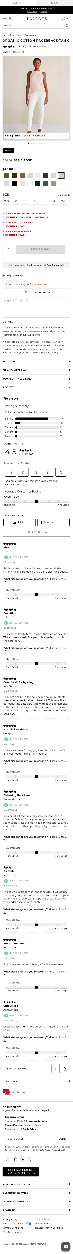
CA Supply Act (42, 1219)
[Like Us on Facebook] (15, 1159)
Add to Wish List (39, 292)
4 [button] (36, 143)
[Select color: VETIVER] (53, 183)
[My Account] (63, 18)
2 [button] (31, 143)
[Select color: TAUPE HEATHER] (6, 183)
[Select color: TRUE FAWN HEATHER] (22, 183)
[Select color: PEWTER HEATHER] (53, 175)
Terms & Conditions (23, 1150)
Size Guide (64, 195)
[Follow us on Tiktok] (31, 1159)
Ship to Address (15, 275)
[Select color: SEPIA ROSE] (61, 175)
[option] (36, 98)
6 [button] (42, 143)
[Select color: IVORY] (38, 175)
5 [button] (39, 143)
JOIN (62, 1139)
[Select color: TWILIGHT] (38, 183)
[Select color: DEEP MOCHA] (22, 175)
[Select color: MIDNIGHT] (45, 175)
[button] (18, 1092)
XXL (63, 201)
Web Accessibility (12, 1232)
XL (54, 201)
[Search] (68, 26)
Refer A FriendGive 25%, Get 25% (21, 1172)
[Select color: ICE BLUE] (30, 175)
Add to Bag (41, 249)
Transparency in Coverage (49, 1228)
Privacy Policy (50, 1150)
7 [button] (44, 143)
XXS (6, 201)
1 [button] (28, 143)
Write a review (37, 46)
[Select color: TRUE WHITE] (30, 183)
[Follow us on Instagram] (7, 1159)
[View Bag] (68, 18)
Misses (8, 150)
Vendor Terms (42, 1223)
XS (15, 201)
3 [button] (33, 143)
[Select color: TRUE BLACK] (14, 183)
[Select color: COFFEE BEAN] (14, 175)
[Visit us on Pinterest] (24, 1159)
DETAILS (61, 1150)
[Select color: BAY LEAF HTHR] (6, 175)
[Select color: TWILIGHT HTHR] (45, 183)
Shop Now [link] (32, 11)
